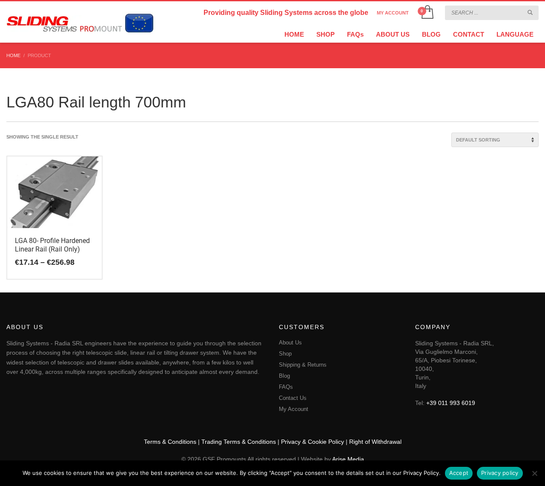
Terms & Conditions (170, 441)
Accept (459, 472)
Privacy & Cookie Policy (312, 441)
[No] (534, 473)
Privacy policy (500, 472)
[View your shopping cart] (426, 12)
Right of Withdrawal (375, 441)
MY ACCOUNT (393, 12)
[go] (530, 12)
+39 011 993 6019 (450, 402)
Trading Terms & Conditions (238, 441)
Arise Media (348, 459)
